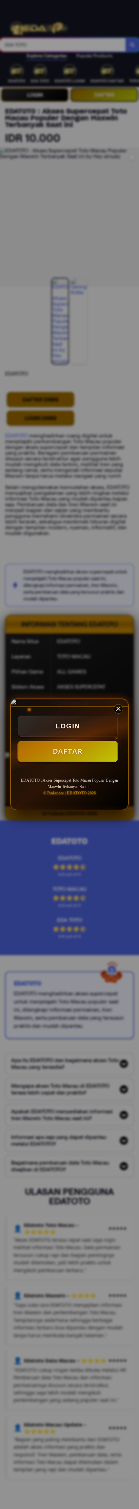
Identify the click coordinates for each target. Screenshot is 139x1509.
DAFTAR (68, 751)
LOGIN (68, 726)
